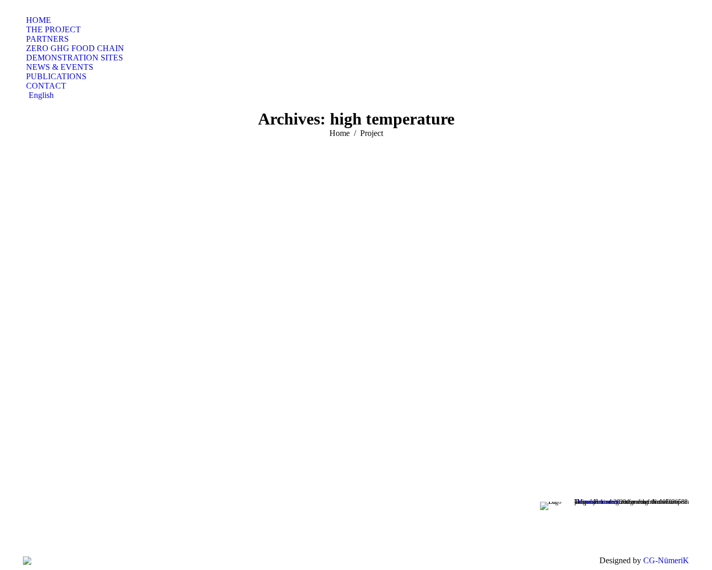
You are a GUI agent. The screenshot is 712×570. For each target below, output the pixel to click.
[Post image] (356, 291)
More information (598, 501)
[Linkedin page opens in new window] (219, 528)
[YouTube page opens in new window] (203, 528)
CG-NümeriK (666, 560)
